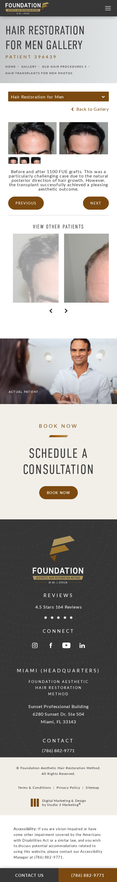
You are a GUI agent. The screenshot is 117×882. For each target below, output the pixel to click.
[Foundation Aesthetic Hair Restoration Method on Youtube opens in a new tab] (66, 645)
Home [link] (10, 66)
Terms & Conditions (34, 787)
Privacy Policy (68, 787)
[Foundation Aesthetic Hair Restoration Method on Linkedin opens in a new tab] (82, 645)
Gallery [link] (29, 66)
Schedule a (58, 461)
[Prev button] (50, 311)
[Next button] (66, 311)
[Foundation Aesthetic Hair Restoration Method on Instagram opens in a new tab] (34, 645)
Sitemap (92, 787)
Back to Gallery (92, 109)
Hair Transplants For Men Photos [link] (39, 73)
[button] (108, 8)
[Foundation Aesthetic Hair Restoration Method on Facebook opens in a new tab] (50, 645)
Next (95, 203)
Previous (26, 203)
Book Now (58, 492)
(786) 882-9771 (48, 857)
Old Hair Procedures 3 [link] (64, 66)
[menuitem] (34, 645)
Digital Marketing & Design (64, 803)
